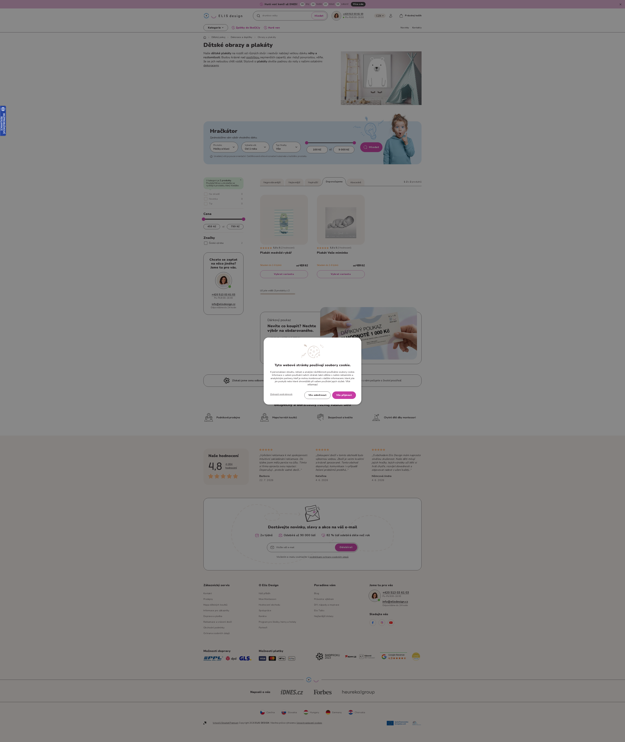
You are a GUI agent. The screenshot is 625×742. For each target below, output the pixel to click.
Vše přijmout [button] (344, 395)
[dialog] (312, 371)
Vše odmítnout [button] (317, 395)
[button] (281, 394)
